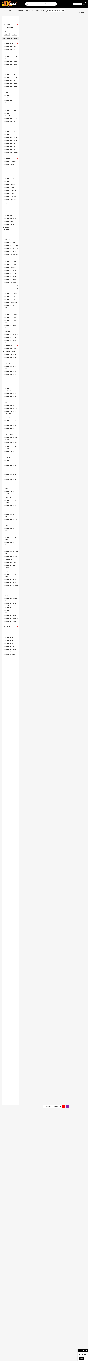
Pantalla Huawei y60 (10, 125)
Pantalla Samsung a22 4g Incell (11, 417)
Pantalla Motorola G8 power (11, 321)
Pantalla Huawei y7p (10, 146)
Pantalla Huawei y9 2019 (12, 149)
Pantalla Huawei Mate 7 (11, 61)
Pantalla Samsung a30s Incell (11, 443)
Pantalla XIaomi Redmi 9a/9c (11, 566)
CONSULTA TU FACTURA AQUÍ (55, 10)
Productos (19, 10)
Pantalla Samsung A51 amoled (11, 466)
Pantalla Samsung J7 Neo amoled (12, 534)
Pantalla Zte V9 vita (10, 654)
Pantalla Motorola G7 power (11, 306)
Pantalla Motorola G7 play (12, 302)
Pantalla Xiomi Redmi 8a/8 (11, 622)
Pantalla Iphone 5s (10, 167)
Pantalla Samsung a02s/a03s (10, 362)
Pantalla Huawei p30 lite (11, 77)
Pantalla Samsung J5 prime (11, 510)
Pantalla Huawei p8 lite (11, 83)
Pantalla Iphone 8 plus (11, 190)
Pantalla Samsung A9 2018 (11, 475)
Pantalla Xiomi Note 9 (11, 588)
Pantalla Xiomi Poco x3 (11, 607)
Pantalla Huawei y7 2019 (11, 140)
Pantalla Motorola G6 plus (12, 293)
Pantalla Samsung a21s (11, 408)
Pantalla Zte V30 (10, 646)
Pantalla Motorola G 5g (11, 261)
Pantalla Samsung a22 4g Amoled (11, 412)
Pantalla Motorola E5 (11, 242)
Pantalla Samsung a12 (11, 383)
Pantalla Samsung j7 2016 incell (12, 520)
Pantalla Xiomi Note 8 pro (12, 585)
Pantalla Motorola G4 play (12, 273)
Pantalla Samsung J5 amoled (11, 501)
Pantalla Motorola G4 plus (12, 276)
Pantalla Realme (8, 345)
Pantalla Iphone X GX (11, 193)
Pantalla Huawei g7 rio (11, 46)
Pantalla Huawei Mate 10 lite (11, 53)
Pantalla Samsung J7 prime (11, 543)
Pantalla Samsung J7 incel (11, 529)
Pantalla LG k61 (9, 221)
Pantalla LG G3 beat (10, 210)
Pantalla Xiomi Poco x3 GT (11, 611)
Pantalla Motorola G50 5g (12, 288)
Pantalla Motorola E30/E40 (10, 238)
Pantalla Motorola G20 (11, 264)
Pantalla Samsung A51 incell (11, 470)
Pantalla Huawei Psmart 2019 (11, 96)
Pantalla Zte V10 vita (11, 643)
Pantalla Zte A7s (9, 637)
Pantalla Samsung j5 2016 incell (11, 497)
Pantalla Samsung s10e (11, 556)
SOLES (80, 13)
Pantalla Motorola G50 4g (12, 285)
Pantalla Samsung (9, 351)
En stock (9, 21)
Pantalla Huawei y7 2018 (11, 137)
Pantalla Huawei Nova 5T (12, 69)
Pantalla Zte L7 (9, 640)
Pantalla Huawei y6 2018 (11, 118)
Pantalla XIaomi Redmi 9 (11, 562)
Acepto (81, 1358)
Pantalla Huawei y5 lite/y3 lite (10, 114)
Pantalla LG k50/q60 (11, 218)
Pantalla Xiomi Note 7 (11, 579)
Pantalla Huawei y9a (10, 155)
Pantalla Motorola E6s (11, 251)
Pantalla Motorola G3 (11, 267)
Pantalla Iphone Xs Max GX (11, 202)
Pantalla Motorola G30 (11, 270)
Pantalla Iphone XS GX (11, 199)
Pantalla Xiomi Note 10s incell (11, 575)
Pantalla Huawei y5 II (11, 110)
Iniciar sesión (69, 13)
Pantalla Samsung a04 (11, 371)
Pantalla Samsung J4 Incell (11, 487)
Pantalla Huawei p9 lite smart (11, 87)
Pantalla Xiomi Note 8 (11, 582)
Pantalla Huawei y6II (10, 128)
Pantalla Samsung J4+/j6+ (10, 492)
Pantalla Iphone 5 (10, 164)
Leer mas (84, 1354)
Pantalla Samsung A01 (11, 354)
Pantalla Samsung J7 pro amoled (12, 547)
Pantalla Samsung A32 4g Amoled (11, 456)
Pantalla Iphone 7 (10, 181)
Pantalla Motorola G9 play (12, 334)
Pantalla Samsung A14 (11, 393)
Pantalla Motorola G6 (11, 291)
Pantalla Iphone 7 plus (11, 184)
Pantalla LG (6, 207)
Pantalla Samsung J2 (11, 479)
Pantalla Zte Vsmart (10, 657)
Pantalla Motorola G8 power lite (11, 330)
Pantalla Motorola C (10, 232)
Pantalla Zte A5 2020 (11, 629)
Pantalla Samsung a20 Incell (11, 401)
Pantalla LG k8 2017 (10, 224)
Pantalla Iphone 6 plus (11, 173)
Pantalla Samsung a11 (11, 380)
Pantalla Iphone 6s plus (11, 178)
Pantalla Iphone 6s (10, 175)
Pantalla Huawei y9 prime (12, 152)
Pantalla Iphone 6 (10, 170)
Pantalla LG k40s (10, 215)
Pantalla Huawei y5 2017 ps (11, 101)
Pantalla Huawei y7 (10, 134)
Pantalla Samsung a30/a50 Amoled (10, 429)
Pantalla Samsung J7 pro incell (12, 552)
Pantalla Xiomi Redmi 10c (12, 618)
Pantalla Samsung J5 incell (11, 506)
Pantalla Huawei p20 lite (11, 74)
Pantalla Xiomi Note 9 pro (12, 591)
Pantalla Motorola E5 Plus (12, 245)
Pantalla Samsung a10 (11, 374)
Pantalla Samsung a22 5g (11, 421)
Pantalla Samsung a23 (11, 425)
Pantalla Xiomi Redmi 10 (11, 615)
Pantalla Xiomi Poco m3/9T (10, 594)
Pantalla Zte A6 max (10, 632)
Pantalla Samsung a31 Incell (11, 452)
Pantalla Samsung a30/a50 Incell (10, 433)
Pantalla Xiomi (7, 559)
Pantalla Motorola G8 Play (12, 314)
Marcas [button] (28, 10)
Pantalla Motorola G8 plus (12, 317)
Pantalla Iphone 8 (10, 187)
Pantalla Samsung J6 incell (11, 515)
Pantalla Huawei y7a (10, 143)
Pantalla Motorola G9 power (11, 341)
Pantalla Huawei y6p (10, 131)
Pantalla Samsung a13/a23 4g (10, 389)
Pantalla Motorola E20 (11, 235)
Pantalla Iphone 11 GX (11, 161)
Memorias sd (39, 10)
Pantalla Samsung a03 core (11, 367)
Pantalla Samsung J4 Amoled (11, 483)
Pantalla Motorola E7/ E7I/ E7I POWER (12, 255)
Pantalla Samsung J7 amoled (11, 524)
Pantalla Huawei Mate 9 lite (11, 65)
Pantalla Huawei (8, 43)
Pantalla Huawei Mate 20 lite (12, 57)
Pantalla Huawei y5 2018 (12, 105)
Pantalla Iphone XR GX (11, 196)
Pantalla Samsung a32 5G (11, 461)
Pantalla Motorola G (10, 258)
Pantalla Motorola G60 (11, 296)
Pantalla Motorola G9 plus (12, 337)
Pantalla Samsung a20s (11, 405)
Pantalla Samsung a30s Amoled (11, 438)
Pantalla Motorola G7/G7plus (10, 311)
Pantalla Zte (7, 626)
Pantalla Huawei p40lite (11, 80)
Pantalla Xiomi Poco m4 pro (11, 599)
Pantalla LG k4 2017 (10, 213)
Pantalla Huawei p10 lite (11, 71)
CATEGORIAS (7, 10)
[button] (52, 1106)
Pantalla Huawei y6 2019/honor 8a (10, 122)
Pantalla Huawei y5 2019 (12, 107)
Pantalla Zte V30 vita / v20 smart (11, 650)
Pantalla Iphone (8, 158)
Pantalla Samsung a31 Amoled (11, 447)
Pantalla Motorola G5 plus (12, 282)
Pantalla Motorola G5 (11, 279)
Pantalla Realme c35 (11, 348)
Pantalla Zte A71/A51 (10, 635)
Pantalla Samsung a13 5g (12, 385)
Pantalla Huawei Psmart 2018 (11, 91)
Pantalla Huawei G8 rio (11, 49)
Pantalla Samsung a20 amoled (11, 397)
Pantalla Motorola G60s (11, 299)
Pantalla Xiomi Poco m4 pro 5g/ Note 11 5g (11, 604)
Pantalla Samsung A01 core (11, 358)
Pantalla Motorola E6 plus (12, 248)
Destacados (10, 27)
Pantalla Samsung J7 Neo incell (12, 538)
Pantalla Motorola (6, 228)
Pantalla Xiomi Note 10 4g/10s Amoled (11, 571)
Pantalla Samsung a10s (11, 377)
